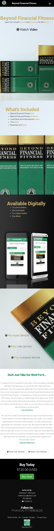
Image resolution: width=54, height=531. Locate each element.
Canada (25, 517)
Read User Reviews (17, 451)
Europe (32, 517)
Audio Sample (18, 335)
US (20, 517)
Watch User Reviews (38, 451)
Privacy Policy (42, 517)
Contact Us (27, 501)
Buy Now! (27, 476)
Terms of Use (12, 517)
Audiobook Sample (27, 357)
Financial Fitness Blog (27, 510)
